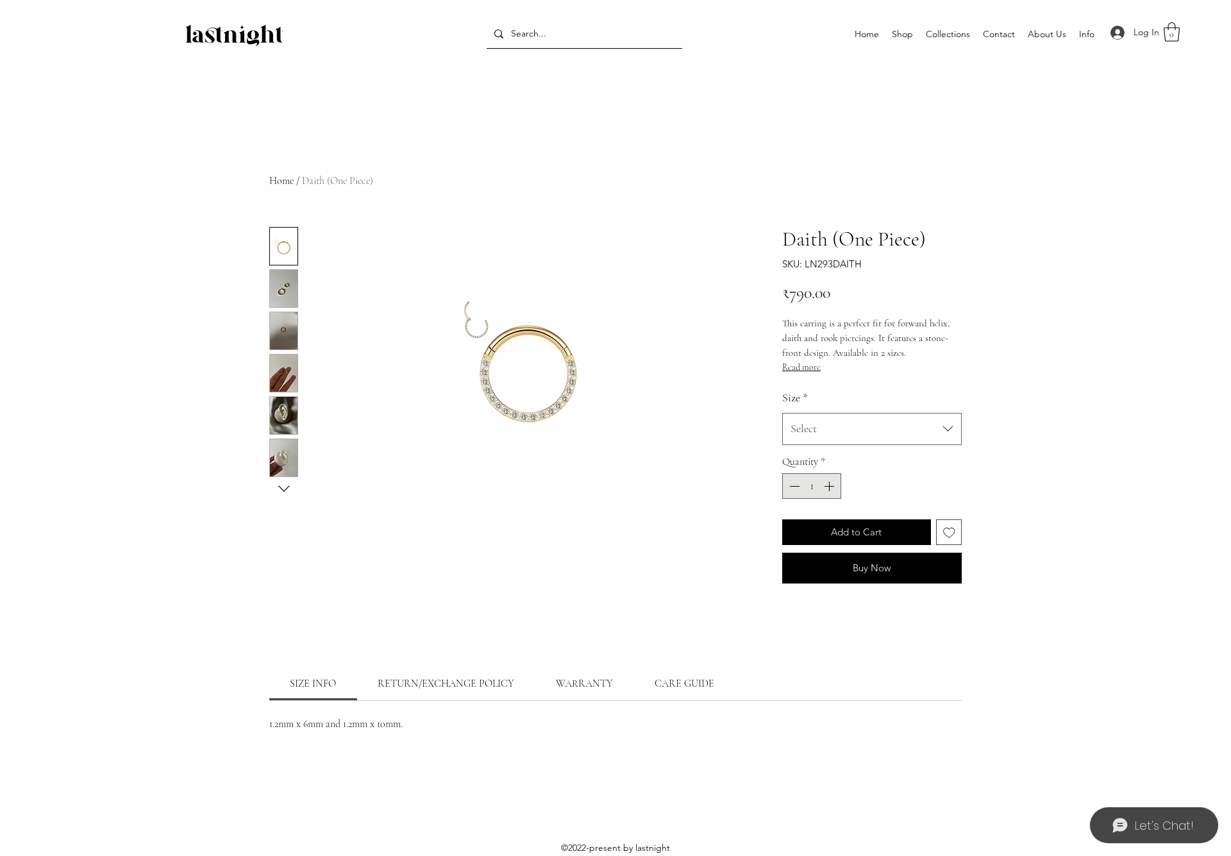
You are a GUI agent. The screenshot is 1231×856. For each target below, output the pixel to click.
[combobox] (872, 429)
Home (281, 180)
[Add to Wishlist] (949, 532)
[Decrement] (793, 486)
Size (795, 397)
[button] (947, 34)
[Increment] (830, 486)
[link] (313, 683)
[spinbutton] (811, 486)
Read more (801, 367)
